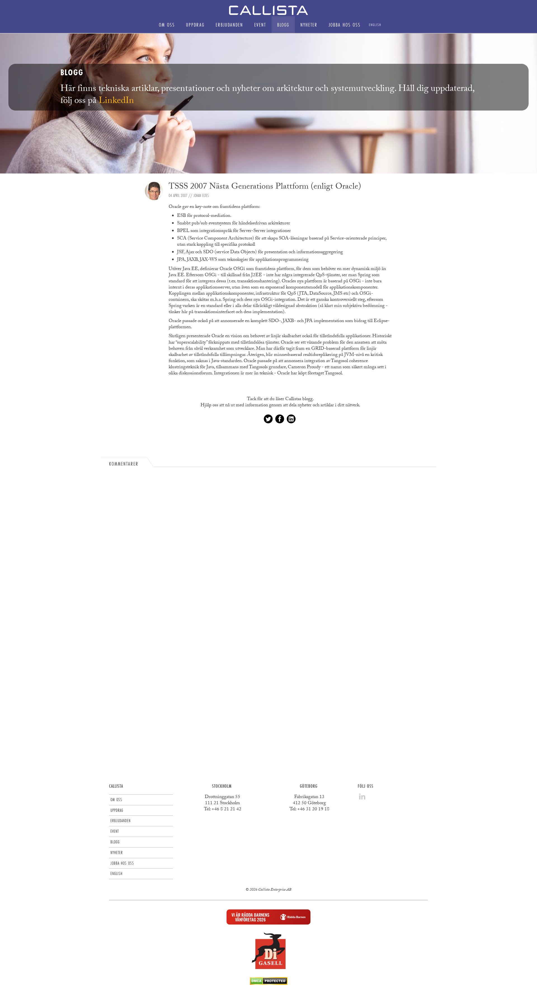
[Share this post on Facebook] (279, 418)
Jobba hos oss (345, 24)
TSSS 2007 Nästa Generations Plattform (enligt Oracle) (265, 187)
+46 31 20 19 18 (313, 810)
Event (260, 24)
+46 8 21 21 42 (226, 810)
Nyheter (308, 24)
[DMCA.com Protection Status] (269, 983)
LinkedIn (116, 101)
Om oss (167, 24)
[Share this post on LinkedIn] (291, 418)
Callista (116, 786)
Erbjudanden (229, 24)
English (375, 24)
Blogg (283, 24)
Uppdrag (195, 24)
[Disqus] (268, 545)
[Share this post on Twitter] (268, 418)
